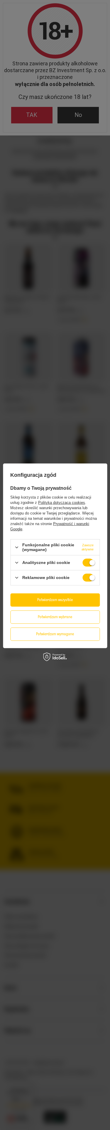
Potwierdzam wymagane (55, 634)
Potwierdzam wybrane (55, 617)
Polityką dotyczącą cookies (61, 502)
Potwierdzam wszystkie (55, 600)
